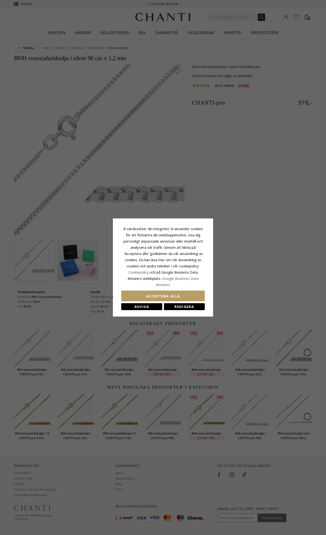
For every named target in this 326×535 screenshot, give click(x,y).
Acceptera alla (163, 296)
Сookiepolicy (139, 272)
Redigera (184, 306)
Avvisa (141, 306)
